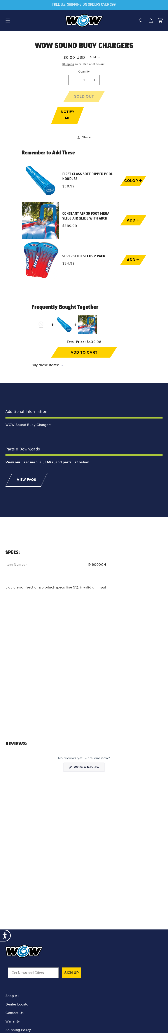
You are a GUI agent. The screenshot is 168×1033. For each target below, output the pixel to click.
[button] (7, 20)
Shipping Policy (18, 1030)
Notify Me (67, 115)
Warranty (12, 1021)
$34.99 (68, 263)
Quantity (83, 71)
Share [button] (86, 137)
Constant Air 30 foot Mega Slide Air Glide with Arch (86, 216)
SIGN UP (71, 973)
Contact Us (14, 1013)
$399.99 (69, 225)
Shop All (12, 996)
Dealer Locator (17, 1004)
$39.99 (68, 186)
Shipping (68, 64)
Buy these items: (46, 364)
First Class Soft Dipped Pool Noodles (87, 177)
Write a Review (89, 768)
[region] (84, 220)
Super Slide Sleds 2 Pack (83, 256)
